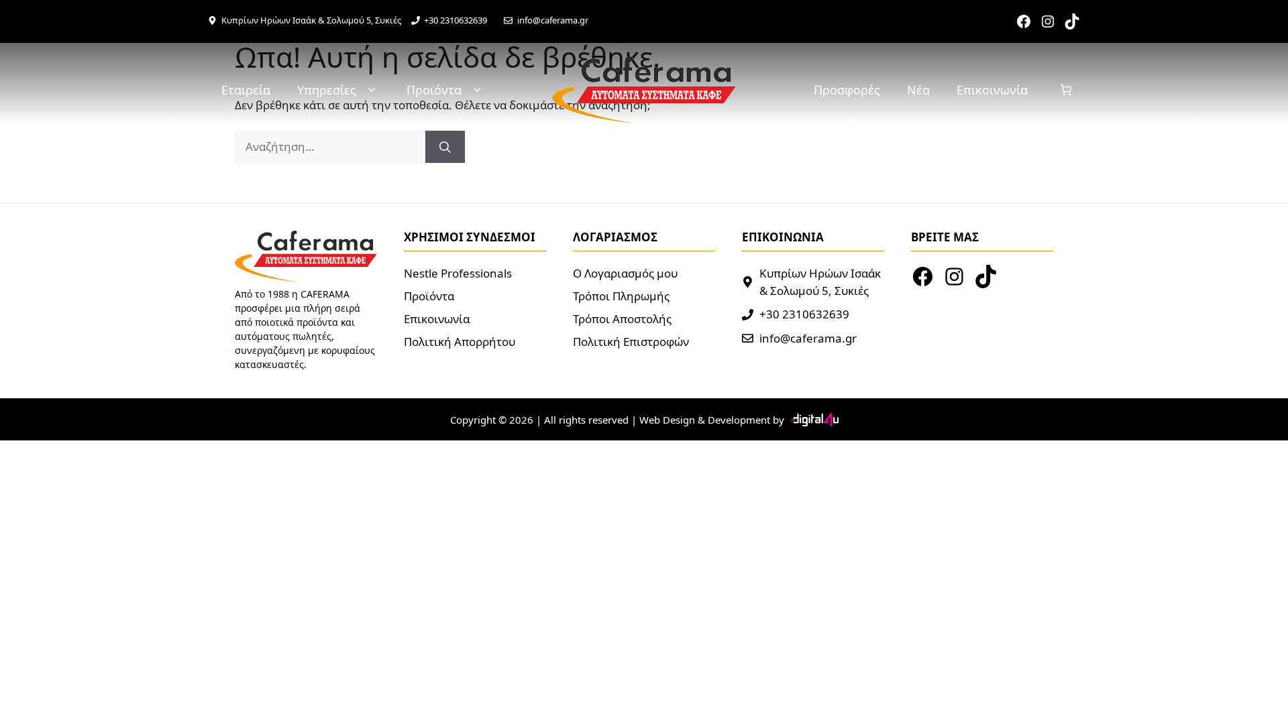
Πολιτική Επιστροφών (631, 341)
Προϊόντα (434, 90)
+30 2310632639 (455, 20)
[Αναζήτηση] (445, 147)
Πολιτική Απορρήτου (459, 341)
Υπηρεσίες (326, 90)
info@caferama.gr (552, 20)
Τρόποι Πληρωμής (621, 296)
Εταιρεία (245, 90)
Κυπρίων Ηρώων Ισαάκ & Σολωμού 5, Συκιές (311, 20)
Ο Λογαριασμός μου (625, 273)
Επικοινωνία (992, 90)
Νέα (918, 90)
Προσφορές (847, 90)
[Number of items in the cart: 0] (1066, 90)
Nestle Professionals (458, 273)
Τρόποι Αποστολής (622, 318)
